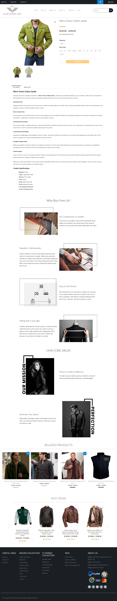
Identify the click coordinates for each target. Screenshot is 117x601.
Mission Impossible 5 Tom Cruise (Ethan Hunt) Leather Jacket (46, 532)
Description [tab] (16, 87)
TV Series (70, 10)
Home (36, 10)
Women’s (51, 10)
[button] (55, 22)
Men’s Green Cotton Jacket (46, 95)
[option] (22, 525)
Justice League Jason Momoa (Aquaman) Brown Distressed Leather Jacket (70, 532)
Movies (61, 10)
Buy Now (77, 61)
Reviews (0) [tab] (27, 87)
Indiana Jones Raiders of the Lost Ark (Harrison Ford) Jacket (94, 532)
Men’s (42, 10)
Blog (79, 10)
